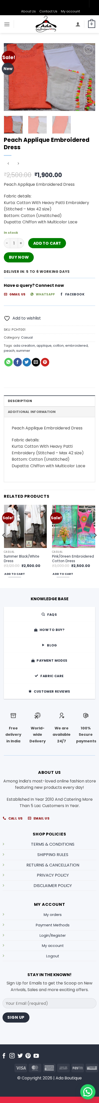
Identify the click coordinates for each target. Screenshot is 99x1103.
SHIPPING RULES (52, 855)
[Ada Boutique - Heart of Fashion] (46, 24)
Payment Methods (53, 925)
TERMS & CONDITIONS (52, 844)
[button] (7, 24)
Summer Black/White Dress (21, 558)
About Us (28, 11)
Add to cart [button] (14, 574)
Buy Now (19, 257)
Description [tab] (20, 401)
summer (23, 350)
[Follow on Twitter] (20, 1056)
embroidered (76, 345)
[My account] (77, 24)
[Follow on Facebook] (4, 1056)
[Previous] (11, 77)
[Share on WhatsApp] (8, 362)
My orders (53, 914)
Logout (52, 956)
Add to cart (47, 243)
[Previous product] (18, 164)
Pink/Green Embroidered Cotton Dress (73, 558)
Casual (27, 337)
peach (9, 350)
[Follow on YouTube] (36, 1056)
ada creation (24, 345)
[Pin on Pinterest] (45, 362)
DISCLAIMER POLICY (53, 886)
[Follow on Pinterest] (28, 1056)
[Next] (87, 77)
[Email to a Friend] (36, 362)
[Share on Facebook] (17, 362)
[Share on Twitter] (27, 362)
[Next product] (8, 164)
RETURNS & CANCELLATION (52, 865)
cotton (58, 345)
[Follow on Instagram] (12, 1056)
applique (44, 345)
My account (70, 11)
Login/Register (53, 935)
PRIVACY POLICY (53, 875)
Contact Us (48, 11)
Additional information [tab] (32, 412)
